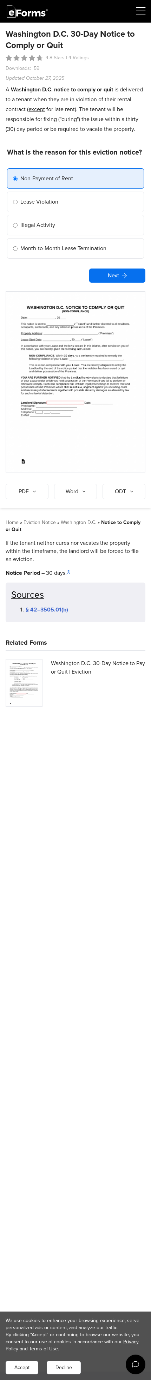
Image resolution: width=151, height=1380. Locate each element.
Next (113, 275)
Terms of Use (43, 1348)
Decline (63, 1367)
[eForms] (27, 11)
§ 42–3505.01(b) (47, 609)
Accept (21, 1367)
